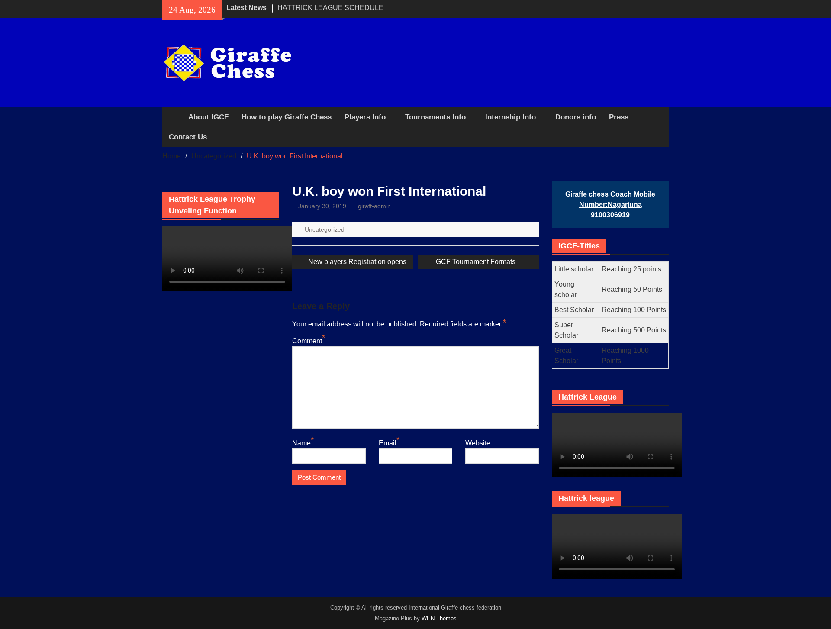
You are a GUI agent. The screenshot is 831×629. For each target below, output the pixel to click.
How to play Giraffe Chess (287, 117)
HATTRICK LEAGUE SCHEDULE (330, 7)
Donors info (575, 117)
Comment (307, 341)
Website (477, 443)
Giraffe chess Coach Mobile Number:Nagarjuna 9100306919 (610, 204)
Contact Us (188, 137)
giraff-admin (374, 206)
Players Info (365, 117)
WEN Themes (439, 618)
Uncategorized (325, 229)
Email (387, 443)
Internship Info (510, 117)
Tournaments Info (435, 117)
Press (618, 117)
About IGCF (208, 117)
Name (301, 443)
